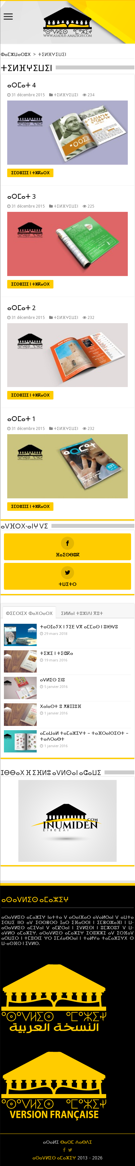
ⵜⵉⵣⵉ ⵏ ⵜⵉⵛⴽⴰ (56, 653)
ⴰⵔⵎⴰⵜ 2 (21, 308)
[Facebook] (64, 1150)
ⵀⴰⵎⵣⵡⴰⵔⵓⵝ (16, 54)
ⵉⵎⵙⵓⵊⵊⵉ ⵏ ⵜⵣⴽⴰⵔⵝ (30, 173)
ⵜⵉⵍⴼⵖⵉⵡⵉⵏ (66, 95)
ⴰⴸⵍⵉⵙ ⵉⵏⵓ (52, 679)
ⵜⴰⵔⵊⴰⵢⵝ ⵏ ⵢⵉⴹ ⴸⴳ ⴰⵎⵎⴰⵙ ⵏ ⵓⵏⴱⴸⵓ (79, 626)
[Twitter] (70, 1150)
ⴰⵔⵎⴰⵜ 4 (21, 85)
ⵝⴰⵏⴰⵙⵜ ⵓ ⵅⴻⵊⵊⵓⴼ (60, 706)
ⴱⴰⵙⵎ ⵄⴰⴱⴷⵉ (76, 1142)
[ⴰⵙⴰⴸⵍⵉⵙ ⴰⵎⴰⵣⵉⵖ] (67, 21)
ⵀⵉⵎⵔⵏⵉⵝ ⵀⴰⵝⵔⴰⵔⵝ (29, 613)
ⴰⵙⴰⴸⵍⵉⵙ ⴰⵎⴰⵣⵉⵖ (54, 1157)
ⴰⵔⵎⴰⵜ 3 (21, 196)
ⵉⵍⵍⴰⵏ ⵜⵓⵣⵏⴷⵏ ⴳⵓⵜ (82, 613)
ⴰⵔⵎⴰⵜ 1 (21, 419)
